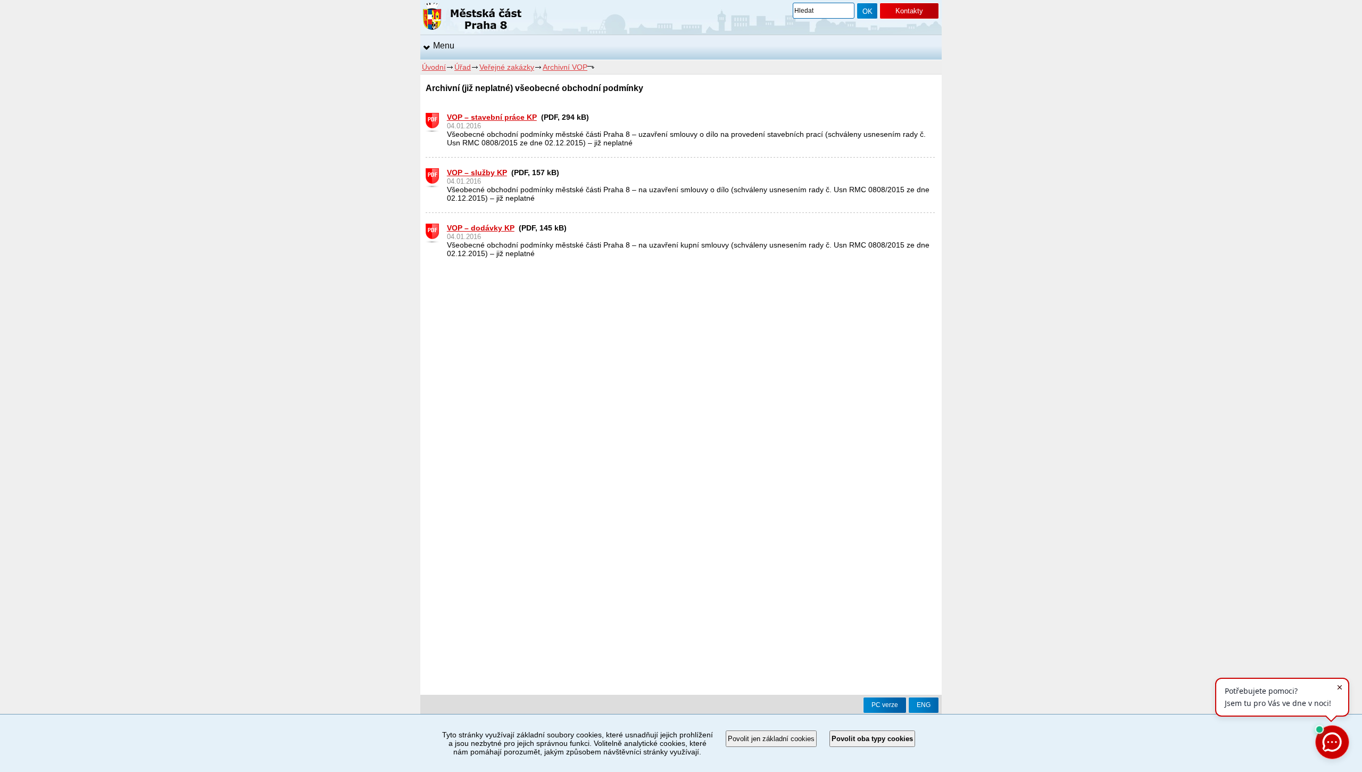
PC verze (884, 705)
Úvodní (434, 67)
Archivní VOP (565, 67)
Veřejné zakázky (506, 67)
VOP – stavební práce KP (492, 117)
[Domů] (472, 18)
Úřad (462, 67)
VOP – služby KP (477, 172)
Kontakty (909, 11)
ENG (924, 705)
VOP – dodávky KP (480, 228)
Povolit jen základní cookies (771, 739)
